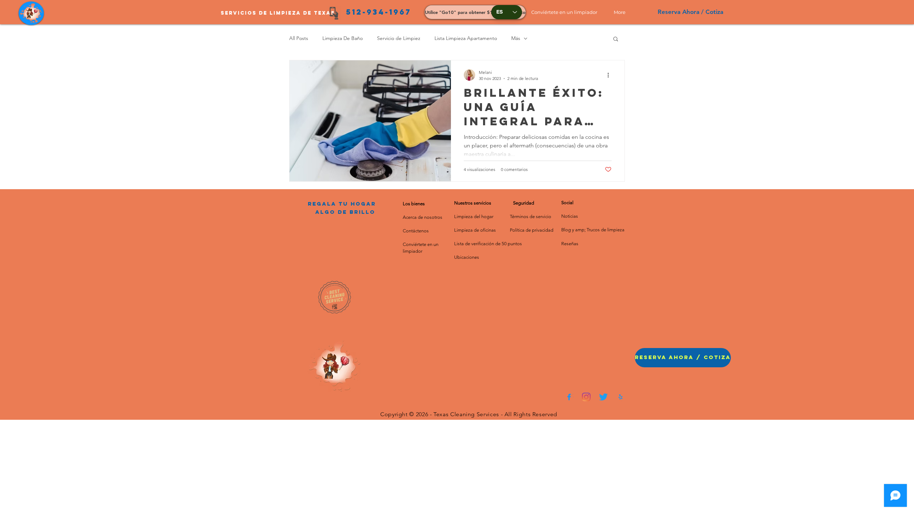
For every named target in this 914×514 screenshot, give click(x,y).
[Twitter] (603, 397)
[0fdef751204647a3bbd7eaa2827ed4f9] (569, 397)
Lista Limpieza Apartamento (466, 38)
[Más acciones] (610, 75)
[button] (567, 12)
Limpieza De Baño (342, 38)
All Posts (298, 38)
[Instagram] (586, 397)
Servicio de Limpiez (398, 38)
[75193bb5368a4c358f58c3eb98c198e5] (620, 397)
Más (515, 38)
